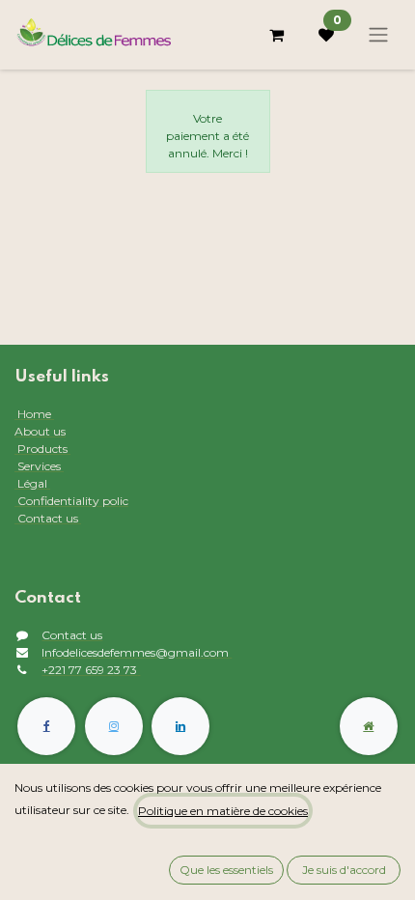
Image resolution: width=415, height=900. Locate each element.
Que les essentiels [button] (226, 869)
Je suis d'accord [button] (344, 869)
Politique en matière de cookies (223, 810)
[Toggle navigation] (378, 35)
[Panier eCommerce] (276, 34)
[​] (46, 726)
